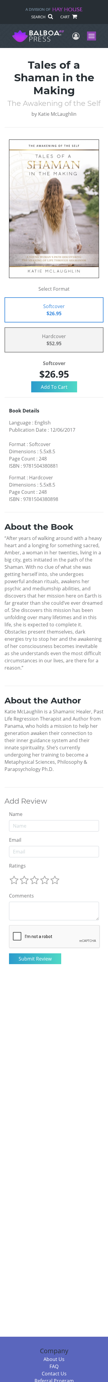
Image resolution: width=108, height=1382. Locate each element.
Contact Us (54, 1373)
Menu (93, 36)
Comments (21, 895)
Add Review (25, 801)
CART (65, 16)
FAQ (54, 1366)
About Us (54, 1359)
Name (15, 814)
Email (15, 840)
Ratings (17, 865)
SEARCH (38, 16)
